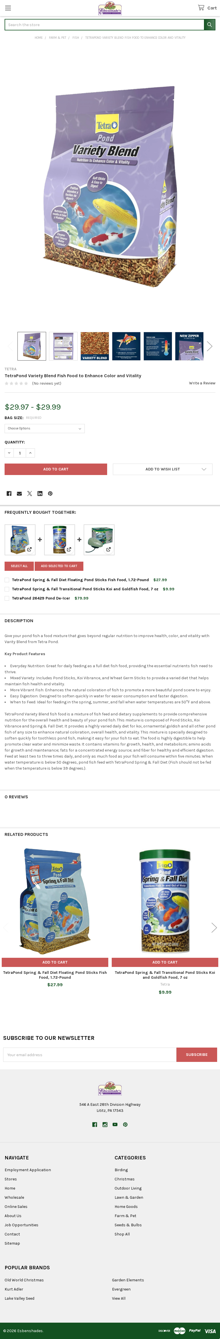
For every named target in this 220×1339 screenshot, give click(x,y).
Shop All (122, 1234)
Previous (10, 346)
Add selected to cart (59, 566)
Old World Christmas (24, 1280)
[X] (29, 493)
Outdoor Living (128, 1188)
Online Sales (16, 1206)
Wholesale (14, 1197)
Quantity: (15, 442)
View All (118, 1298)
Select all (19, 566)
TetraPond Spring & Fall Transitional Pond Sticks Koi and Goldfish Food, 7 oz (85, 589)
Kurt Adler (14, 1289)
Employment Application (28, 1169)
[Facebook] (9, 493)
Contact (12, 1234)
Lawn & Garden (129, 1197)
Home (10, 1188)
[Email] (19, 493)
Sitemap (12, 1243)
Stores (11, 1179)
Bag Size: (23, 417)
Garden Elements (128, 1280)
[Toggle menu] (8, 8)
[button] (163, 469)
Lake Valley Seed (19, 1298)
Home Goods (126, 1206)
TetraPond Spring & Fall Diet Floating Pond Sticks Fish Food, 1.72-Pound (80, 579)
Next (209, 346)
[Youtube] (115, 1124)
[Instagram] (105, 1124)
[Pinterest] (50, 493)
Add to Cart (55, 962)
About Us (13, 1215)
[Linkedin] (40, 493)
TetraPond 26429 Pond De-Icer (41, 598)
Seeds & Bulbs (128, 1225)
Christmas (125, 1179)
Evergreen (121, 1289)
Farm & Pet (125, 1215)
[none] (110, 186)
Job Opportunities (21, 1225)
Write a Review (202, 383)
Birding (121, 1169)
